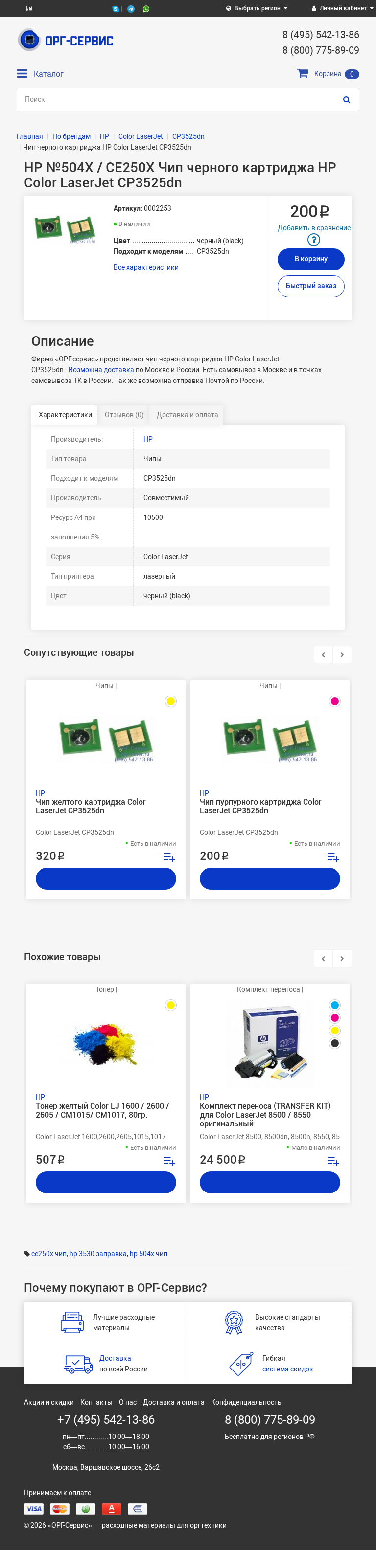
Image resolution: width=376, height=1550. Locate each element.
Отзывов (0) (124, 415)
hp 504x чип (148, 1254)
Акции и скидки (49, 1402)
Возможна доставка (101, 370)
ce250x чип (49, 1254)
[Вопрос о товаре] (313, 239)
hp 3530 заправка (98, 1254)
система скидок (287, 1369)
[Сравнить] (169, 858)
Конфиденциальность (246, 1402)
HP (148, 439)
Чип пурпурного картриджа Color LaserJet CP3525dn (261, 806)
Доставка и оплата (187, 415)
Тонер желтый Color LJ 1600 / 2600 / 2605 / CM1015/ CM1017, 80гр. (102, 1111)
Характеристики (65, 415)
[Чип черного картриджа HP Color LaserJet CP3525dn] (64, 229)
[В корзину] (106, 879)
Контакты (96, 1402)
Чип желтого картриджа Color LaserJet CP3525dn (91, 806)
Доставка (115, 1358)
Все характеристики (146, 267)
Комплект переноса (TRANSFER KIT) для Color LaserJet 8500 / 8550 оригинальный (265, 1115)
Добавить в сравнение (314, 228)
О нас (128, 1402)
